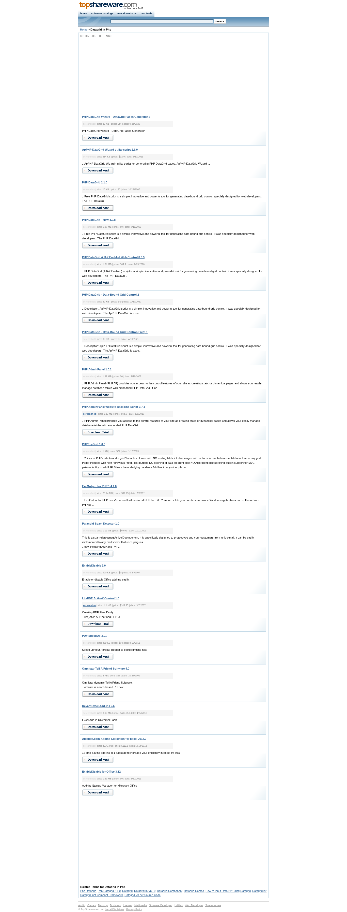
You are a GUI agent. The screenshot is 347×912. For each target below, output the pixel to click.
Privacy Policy (134, 909)
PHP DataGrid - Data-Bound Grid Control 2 (110, 294)
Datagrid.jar (259, 890)
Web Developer (194, 905)
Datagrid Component (169, 890)
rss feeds (146, 13)
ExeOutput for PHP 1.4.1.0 (99, 486)
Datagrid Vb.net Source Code (142, 894)
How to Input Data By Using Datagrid (228, 890)
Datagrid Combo (194, 890)
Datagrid (127, 890)
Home (83, 29)
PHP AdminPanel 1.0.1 (97, 369)
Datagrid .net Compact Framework (101, 894)
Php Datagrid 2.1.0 (109, 890)
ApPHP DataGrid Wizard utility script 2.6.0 (110, 149)
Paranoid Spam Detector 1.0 (100, 523)
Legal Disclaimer (114, 909)
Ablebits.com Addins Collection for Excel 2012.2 (114, 738)
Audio (81, 905)
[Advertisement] (123, 73)
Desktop (103, 905)
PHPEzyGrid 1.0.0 (93, 444)
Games (91, 905)
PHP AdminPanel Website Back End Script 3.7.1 (113, 406)
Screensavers (213, 905)
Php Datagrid (88, 890)
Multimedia (140, 905)
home (83, 13)
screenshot (89, 414)
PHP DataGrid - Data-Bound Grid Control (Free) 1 (115, 332)
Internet (127, 905)
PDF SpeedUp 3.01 (94, 635)
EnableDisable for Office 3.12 (101, 771)
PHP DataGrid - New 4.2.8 (99, 219)
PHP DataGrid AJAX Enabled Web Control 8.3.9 (113, 257)
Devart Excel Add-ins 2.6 (98, 705)
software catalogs (102, 13)
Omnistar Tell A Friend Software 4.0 (105, 668)
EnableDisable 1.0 (94, 565)
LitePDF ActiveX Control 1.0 (100, 598)
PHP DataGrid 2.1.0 (94, 182)
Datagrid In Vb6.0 (144, 890)
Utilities (179, 905)
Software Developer (160, 905)
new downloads (127, 13)
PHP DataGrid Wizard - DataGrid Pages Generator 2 (116, 116)
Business (115, 905)
